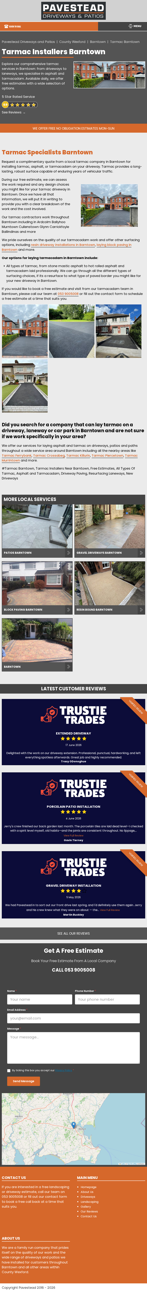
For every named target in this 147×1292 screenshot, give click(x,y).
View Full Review (73, 835)
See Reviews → (14, 112)
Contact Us (89, 1216)
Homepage (88, 1187)
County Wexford (72, 41)
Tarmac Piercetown (107, 455)
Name (12, 991)
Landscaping (89, 1202)
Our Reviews (89, 1211)
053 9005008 (68, 293)
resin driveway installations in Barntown (63, 244)
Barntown (98, 41)
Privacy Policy (63, 1070)
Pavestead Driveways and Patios (28, 41)
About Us (87, 1192)
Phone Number (85, 991)
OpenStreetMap (132, 1164)
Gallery (86, 1207)
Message (14, 1028)
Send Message (23, 1081)
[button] (73, 1125)
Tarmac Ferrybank (17, 455)
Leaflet (123, 1164)
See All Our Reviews (73, 933)
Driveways (88, 1197)
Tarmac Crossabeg (49, 455)
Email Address (17, 1010)
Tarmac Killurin (78, 455)
